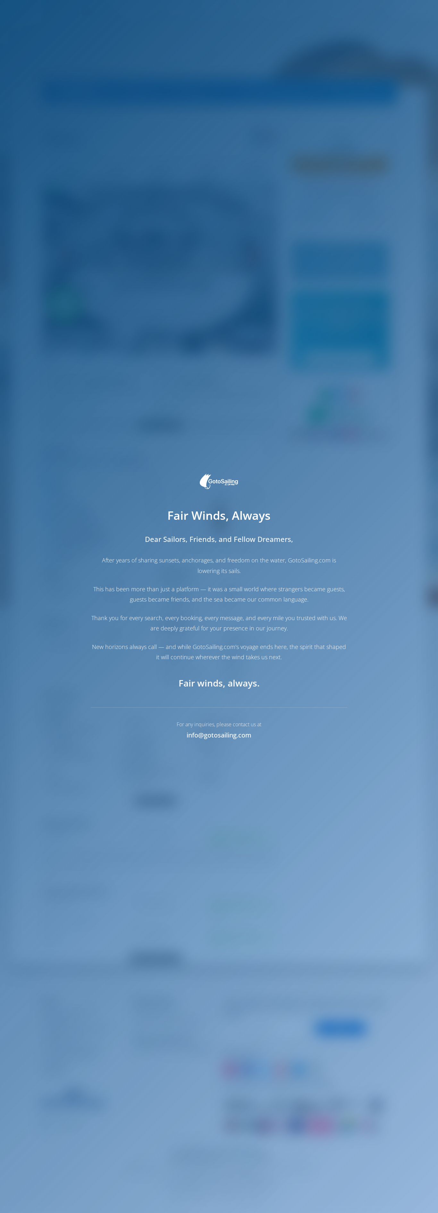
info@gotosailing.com (219, 735)
